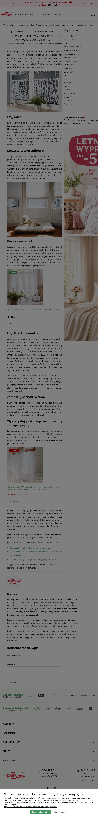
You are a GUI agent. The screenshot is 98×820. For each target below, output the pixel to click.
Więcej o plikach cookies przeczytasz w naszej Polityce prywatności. (30, 807)
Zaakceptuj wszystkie (40, 812)
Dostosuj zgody (60, 812)
